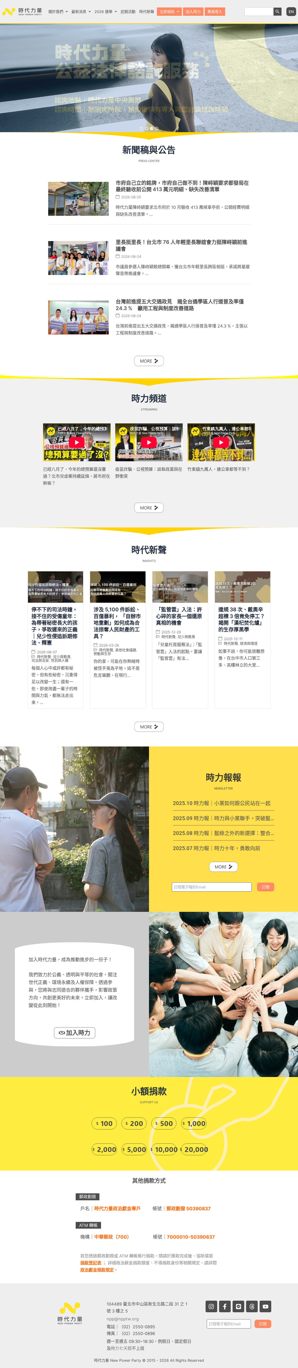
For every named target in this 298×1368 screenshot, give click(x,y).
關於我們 (55, 11)
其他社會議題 (125, 650)
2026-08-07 (47, 652)
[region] (149, 78)
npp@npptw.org (123, 1318)
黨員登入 (214, 11)
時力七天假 (121, 1348)
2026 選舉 (103, 11)
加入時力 (193, 11)
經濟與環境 (248, 643)
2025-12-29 (171, 632)
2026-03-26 (109, 645)
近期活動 (128, 11)
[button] (58, 11)
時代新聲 (146, 11)
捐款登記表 (90, 1262)
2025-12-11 (233, 638)
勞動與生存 (102, 653)
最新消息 (78, 11)
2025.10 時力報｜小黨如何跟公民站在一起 (222, 803)
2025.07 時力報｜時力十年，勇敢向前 (216, 848)
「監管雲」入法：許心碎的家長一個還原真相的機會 (179, 616)
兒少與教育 (62, 656)
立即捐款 (167, 11)
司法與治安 (40, 660)
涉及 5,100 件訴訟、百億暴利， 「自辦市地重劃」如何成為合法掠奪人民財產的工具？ (117, 622)
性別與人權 (59, 660)
